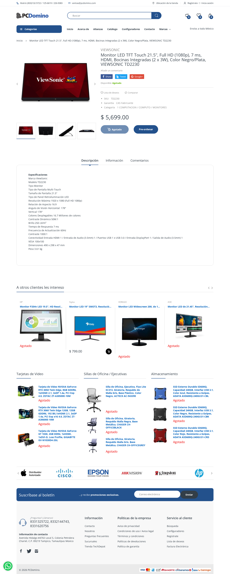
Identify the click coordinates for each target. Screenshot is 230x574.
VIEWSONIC (110, 49)
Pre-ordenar (146, 129)
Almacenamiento (164, 374)
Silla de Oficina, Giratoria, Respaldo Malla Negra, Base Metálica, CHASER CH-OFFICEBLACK (122, 423)
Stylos (72, 302)
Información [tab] (114, 160)
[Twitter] (28, 551)
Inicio (20, 40)
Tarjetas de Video (30, 374)
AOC (170, 302)
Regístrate (192, 3)
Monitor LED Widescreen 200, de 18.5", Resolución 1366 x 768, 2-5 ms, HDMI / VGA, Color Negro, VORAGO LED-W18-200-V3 (139, 306)
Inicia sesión (207, 3)
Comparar (133, 92)
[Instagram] (36, 551)
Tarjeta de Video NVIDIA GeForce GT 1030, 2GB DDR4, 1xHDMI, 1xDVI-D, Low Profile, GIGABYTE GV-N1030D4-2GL (57, 435)
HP (21, 302)
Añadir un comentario (112, 70)
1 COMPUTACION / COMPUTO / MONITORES (142, 107)
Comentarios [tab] (139, 160)
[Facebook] (21, 551)
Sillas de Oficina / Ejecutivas (105, 374)
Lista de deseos (111, 92)
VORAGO (122, 302)
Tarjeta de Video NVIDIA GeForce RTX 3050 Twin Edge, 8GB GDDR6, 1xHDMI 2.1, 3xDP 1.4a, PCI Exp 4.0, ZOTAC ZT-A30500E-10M (57, 391)
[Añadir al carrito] (109, 351)
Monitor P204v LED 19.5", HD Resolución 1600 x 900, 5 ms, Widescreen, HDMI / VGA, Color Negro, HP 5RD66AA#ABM (41, 306)
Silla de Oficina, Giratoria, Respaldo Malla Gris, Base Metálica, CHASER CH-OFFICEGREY (125, 442)
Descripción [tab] (89, 160)
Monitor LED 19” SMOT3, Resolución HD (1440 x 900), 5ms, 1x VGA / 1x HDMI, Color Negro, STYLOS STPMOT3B (90, 306)
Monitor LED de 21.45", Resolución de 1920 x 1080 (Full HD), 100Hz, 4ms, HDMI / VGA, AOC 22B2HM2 (189, 306)
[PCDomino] (32, 15)
